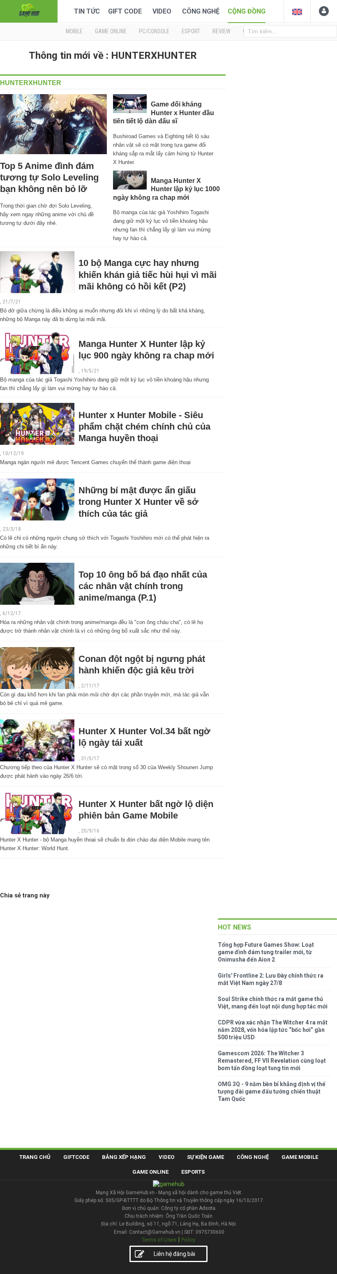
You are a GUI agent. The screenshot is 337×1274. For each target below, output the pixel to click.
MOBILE (74, 31)
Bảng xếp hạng (124, 1157)
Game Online (150, 1172)
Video (161, 11)
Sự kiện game (205, 1157)
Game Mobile (300, 1157)
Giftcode (76, 1157)
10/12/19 (13, 453)
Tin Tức (87, 11)
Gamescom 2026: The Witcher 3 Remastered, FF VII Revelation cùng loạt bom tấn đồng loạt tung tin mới (272, 1060)
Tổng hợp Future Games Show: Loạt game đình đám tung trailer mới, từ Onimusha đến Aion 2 (266, 952)
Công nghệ (200, 11)
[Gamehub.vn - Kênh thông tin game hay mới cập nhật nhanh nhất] (28, 10)
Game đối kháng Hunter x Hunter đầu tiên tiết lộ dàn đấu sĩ (163, 113)
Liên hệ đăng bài (174, 1254)
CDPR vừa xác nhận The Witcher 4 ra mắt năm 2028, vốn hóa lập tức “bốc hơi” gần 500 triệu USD (273, 1029)
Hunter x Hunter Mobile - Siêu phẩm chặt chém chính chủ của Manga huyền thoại (144, 426)
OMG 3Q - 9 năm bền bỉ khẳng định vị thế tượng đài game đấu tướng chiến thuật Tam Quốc (271, 1091)
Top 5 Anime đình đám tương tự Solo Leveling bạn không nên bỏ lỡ (49, 177)
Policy (188, 1240)
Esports (193, 1172)
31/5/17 (90, 758)
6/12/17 (11, 613)
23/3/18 (11, 529)
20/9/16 (90, 831)
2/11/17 (90, 686)
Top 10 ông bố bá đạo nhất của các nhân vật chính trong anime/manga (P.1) (142, 586)
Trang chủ (35, 1157)
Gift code (125, 11)
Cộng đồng (246, 11)
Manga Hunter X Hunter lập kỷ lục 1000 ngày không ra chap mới (166, 189)
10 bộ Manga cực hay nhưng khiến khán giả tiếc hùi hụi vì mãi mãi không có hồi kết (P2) (147, 274)
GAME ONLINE (111, 31)
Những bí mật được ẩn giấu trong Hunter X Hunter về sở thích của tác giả (138, 501)
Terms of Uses (159, 1240)
